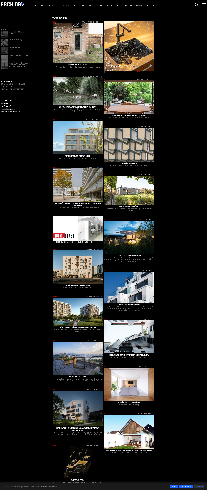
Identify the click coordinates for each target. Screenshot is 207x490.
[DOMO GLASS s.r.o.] (65, 228)
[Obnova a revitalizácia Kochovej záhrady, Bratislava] (78, 91)
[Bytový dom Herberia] (129, 145)
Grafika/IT (140, 5)
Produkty (82, 5)
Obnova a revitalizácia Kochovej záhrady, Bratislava (77, 107)
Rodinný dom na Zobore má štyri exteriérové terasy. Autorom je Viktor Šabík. (78, 482)
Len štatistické (186, 486)
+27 (153, 319)
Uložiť (174, 486)
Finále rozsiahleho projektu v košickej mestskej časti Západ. (77, 158)
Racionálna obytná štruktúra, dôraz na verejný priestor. (77, 288)
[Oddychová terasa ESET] (78, 358)
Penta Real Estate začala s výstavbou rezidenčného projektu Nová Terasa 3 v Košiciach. (77, 330)
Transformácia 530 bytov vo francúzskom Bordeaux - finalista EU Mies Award (77, 205)
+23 (101, 297)
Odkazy (163, 5)
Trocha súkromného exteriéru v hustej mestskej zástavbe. (129, 357)
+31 (102, 390)
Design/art (128, 5)
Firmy (73, 5)
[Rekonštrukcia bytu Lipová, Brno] (129, 384)
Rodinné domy (6, 101)
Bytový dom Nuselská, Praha (129, 305)
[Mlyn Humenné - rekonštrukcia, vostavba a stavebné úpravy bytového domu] (78, 409)
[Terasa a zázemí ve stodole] (78, 43)
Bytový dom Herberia (129, 164)
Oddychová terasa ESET (77, 377)
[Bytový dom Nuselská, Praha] (129, 287)
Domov (33, 5)
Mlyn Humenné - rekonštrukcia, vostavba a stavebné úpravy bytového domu (77, 429)
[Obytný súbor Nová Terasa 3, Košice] (78, 137)
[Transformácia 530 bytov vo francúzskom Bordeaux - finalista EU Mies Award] (78, 185)
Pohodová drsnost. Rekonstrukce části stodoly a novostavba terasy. (78, 67)
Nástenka (5, 103)
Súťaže (66, 5)
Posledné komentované (10, 112)
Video (155, 5)
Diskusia (49, 5)
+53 (153, 127)
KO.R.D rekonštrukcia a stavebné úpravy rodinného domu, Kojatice (129, 451)
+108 (153, 79)
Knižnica (110, 5)
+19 (153, 220)
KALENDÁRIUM (6, 81)
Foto (148, 5)
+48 (101, 249)
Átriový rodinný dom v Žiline (129, 207)
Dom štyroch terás (77, 480)
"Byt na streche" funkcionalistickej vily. (129, 405)
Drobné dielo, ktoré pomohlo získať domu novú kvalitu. (129, 452)
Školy (119, 5)
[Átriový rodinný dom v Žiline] (129, 190)
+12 (153, 270)
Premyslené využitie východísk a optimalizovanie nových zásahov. (129, 118)
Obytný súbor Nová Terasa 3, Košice (77, 156)
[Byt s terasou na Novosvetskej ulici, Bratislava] (129, 97)
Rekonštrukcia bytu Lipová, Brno (129, 403)
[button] (4, 71)
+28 (153, 414)
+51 (102, 120)
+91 (102, 76)
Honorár (92, 5)
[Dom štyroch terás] (78, 462)
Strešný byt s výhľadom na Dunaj (129, 256)
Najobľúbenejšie (8, 109)
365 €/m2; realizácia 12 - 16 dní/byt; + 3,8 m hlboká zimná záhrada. (77, 208)
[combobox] (196, 4)
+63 (153, 175)
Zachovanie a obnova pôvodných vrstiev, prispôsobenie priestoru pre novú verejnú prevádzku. (77, 110)
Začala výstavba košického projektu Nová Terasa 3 (77, 328)
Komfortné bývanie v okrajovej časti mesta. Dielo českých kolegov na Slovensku (129, 209)
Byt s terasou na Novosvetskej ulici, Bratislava (129, 116)
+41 (102, 22)
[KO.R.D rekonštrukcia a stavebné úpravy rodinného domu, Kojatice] (129, 432)
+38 (101, 167)
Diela (41, 5)
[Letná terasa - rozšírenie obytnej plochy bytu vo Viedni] (129, 336)
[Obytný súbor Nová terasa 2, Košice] (78, 267)
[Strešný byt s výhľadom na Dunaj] (129, 237)
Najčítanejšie (6, 106)
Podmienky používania (49, 486)
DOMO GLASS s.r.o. (62, 242)
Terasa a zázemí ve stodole (77, 65)
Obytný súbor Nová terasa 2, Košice (77, 286)
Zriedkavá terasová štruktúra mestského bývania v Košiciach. (129, 166)
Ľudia (58, 5)
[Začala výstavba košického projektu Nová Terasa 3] (78, 312)
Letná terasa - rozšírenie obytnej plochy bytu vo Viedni (129, 355)
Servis (101, 5)
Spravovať (199, 486)
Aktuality (5, 29)
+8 (102, 341)
